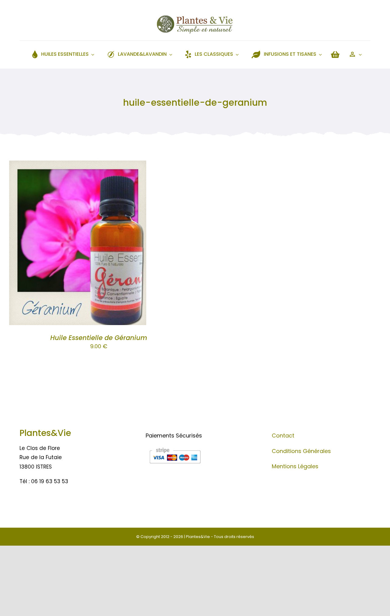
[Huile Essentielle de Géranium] (77, 165)
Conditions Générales (301, 451)
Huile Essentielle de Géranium (98, 337)
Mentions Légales (295, 466)
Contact (283, 435)
